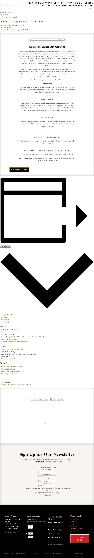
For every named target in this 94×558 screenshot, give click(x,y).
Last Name (47, 474)
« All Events (4, 15)
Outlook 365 (5, 320)
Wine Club (74, 4)
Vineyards (73, 524)
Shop (30, 4)
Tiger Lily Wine (43, 4)
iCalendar (4, 317)
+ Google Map (31, 354)
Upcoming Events (76, 528)
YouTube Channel (80, 539)
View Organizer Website (9, 374)
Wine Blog (61, 6)
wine (15, 339)
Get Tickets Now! (19, 170)
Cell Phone (47, 483)
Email (47, 479)
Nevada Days (6, 27)
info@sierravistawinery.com (36, 522)
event (11, 339)
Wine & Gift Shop (76, 531)
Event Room (18, 337)
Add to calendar (5, 246)
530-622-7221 (36, 519)
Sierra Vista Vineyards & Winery (12, 349)
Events (87, 4)
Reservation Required (30, 337)
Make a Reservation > (55, 545)
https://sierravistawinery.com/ (18, 342)
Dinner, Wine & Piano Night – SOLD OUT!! (16, 30)
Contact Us (74, 519)
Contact (47, 6)
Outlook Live (5, 322)
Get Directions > (10, 532)
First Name (47, 469)
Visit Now (59, 4)
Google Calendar (7, 315)
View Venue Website (8, 359)
